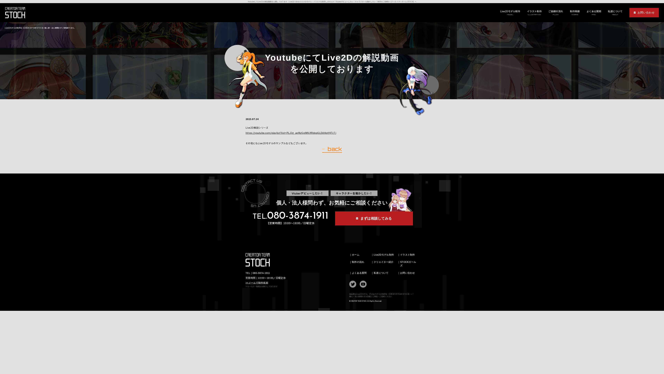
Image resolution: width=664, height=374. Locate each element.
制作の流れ (358, 262)
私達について (381, 272)
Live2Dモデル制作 (510, 13)
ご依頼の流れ (555, 13)
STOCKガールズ (408, 264)
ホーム (355, 254)
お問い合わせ (407, 272)
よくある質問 (594, 13)
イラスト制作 (534, 13)
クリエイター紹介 (383, 262)
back (335, 149)
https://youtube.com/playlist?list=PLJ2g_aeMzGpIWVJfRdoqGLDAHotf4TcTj (291, 133)
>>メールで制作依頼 (257, 282)
